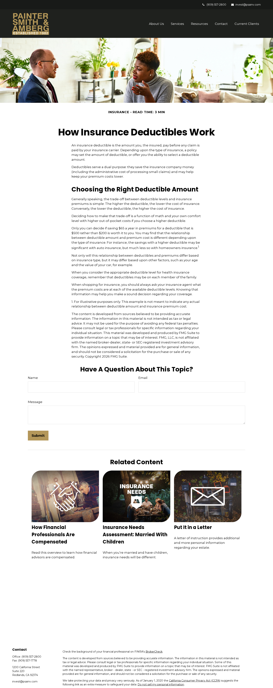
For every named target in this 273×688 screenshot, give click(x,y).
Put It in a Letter (193, 527)
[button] (156, 23)
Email (142, 378)
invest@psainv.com (248, 4)
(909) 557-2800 (216, 4)
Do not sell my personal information (161, 684)
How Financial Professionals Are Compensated (53, 534)
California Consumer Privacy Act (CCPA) (194, 680)
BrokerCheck (154, 651)
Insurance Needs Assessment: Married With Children (135, 534)
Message (35, 402)
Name (33, 378)
